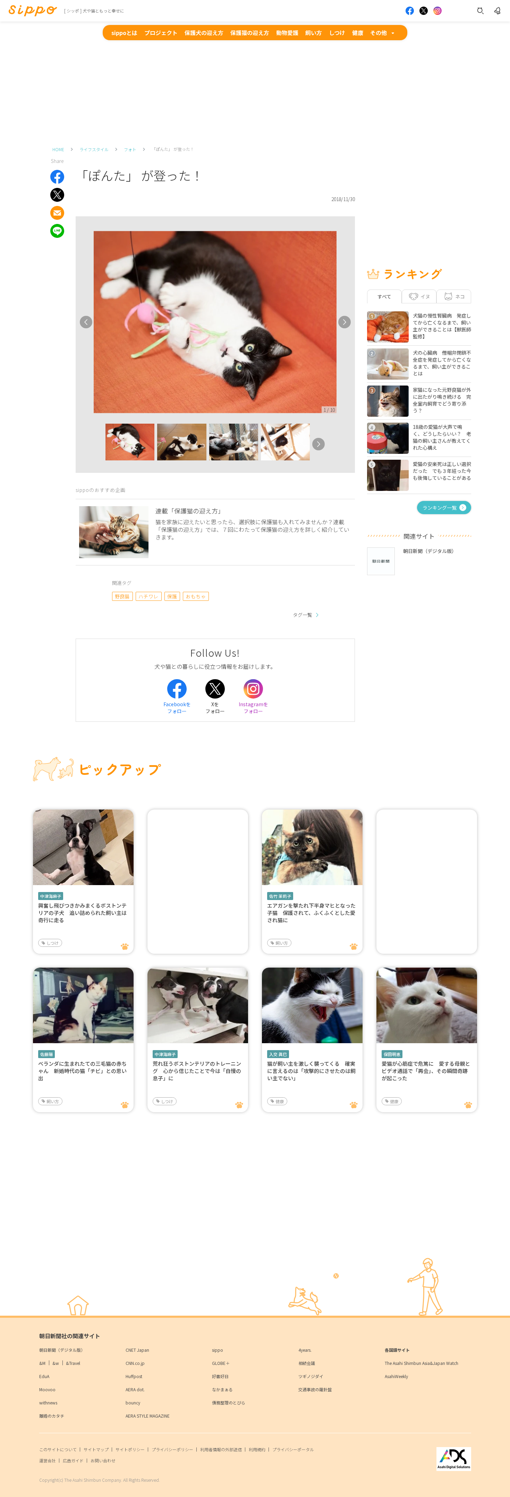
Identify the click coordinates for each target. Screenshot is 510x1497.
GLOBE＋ (221, 1363)
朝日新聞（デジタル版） (62, 1350)
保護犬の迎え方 (204, 32)
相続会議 (306, 1363)
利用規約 (257, 1449)
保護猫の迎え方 (249, 32)
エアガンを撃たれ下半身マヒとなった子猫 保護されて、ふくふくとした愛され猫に (311, 913)
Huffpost (134, 1376)
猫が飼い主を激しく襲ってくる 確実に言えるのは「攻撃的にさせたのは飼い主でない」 (311, 1071)
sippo (217, 1350)
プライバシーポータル (293, 1449)
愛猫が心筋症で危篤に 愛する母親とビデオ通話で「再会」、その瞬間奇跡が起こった (426, 1071)
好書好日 (220, 1376)
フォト (130, 149)
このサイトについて (58, 1449)
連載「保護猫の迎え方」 (189, 510)
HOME (58, 149)
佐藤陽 (46, 1054)
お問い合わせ (103, 1460)
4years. (305, 1350)
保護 (172, 596)
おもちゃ (196, 596)
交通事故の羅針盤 (315, 1389)
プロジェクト (161, 32)
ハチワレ (148, 596)
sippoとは (124, 32)
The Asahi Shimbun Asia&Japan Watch (421, 1363)
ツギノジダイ (310, 1376)
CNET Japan (137, 1350)
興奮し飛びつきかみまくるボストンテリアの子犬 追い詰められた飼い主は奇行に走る (82, 913)
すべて (384, 296)
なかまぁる (222, 1389)
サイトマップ (96, 1449)
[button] (99, 444)
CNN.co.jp (135, 1363)
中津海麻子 (50, 896)
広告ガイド (73, 1460)
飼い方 (313, 32)
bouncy (133, 1402)
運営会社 (47, 1460)
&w (55, 1363)
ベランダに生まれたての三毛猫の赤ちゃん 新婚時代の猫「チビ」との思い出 (82, 1071)
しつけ (337, 32)
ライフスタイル (94, 149)
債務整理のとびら (228, 1402)
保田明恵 (392, 1054)
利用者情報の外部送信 (221, 1449)
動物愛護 (287, 32)
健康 (357, 32)
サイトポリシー (130, 1449)
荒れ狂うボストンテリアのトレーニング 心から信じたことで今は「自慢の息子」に (197, 1071)
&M (42, 1363)
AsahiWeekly (396, 1376)
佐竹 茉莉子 (280, 896)
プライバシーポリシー (172, 1449)
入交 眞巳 (278, 1054)
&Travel (73, 1363)
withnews (48, 1402)
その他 (378, 32)
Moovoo (47, 1389)
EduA (44, 1376)
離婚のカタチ (51, 1416)
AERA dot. (135, 1389)
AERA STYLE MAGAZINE (148, 1416)
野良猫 (122, 596)
